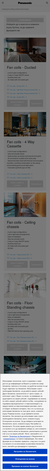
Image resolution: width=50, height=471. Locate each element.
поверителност (9, 438)
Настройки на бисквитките (25, 451)
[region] (25, 422)
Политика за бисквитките (19, 436)
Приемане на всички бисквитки (25, 466)
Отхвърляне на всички (25, 459)
